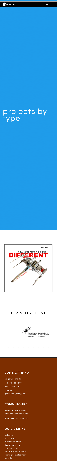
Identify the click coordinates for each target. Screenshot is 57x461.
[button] (47, 4)
